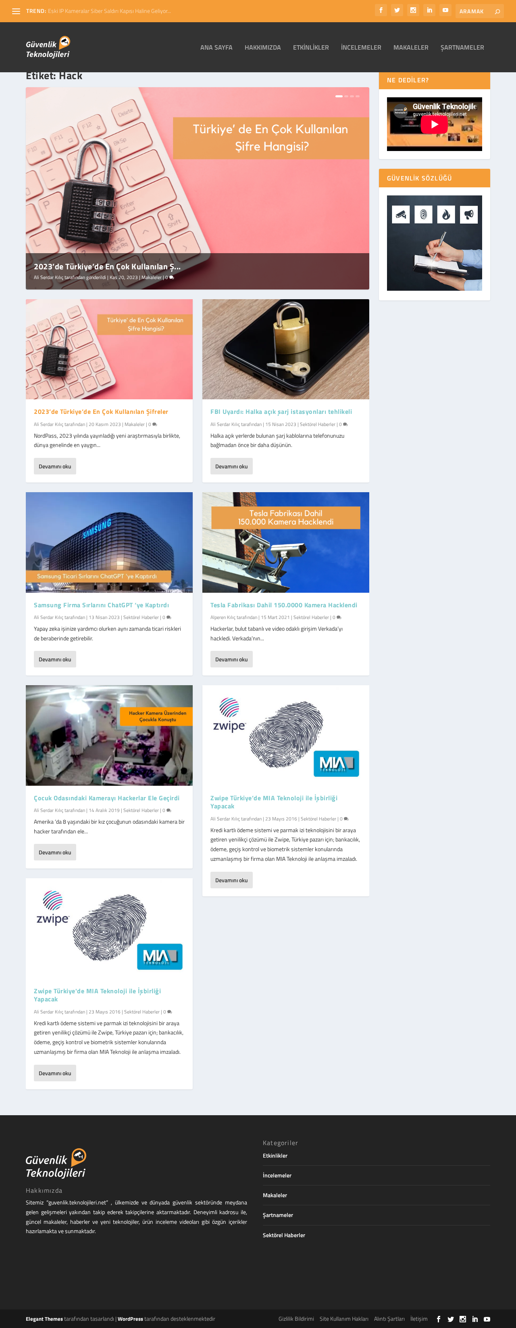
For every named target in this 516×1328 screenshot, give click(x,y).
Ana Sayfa (216, 48)
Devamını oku (55, 466)
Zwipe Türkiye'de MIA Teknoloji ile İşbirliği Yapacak (97, 995)
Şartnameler (462, 48)
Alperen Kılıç (222, 617)
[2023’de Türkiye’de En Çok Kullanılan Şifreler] (109, 349)
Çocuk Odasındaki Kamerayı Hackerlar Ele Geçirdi (107, 798)
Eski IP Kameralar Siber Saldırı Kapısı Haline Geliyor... (109, 10)
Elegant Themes (44, 1319)
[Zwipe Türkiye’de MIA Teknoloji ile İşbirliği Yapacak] (285, 735)
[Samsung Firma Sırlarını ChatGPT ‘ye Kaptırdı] (109, 542)
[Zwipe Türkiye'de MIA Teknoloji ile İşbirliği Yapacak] (109, 928)
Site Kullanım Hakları (344, 1318)
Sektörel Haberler (141, 617)
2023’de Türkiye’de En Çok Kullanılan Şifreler (101, 411)
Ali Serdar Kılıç (48, 277)
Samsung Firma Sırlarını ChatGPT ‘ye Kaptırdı (101, 605)
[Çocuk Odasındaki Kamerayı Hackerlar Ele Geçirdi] (109, 735)
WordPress (130, 1319)
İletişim (419, 1318)
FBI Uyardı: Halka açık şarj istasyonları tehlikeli (281, 411)
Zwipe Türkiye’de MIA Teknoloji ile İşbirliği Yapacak (273, 802)
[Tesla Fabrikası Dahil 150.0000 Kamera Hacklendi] (285, 542)
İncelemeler (361, 48)
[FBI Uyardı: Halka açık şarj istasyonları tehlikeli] (285, 349)
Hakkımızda (263, 48)
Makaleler (411, 48)
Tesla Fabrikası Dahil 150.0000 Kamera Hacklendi (284, 605)
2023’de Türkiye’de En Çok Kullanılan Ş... (107, 266)
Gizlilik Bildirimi (296, 1318)
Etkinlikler (311, 48)
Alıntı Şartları (389, 1318)
